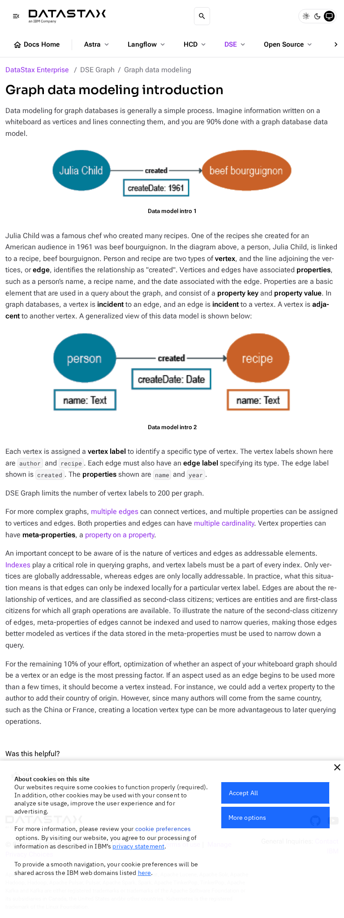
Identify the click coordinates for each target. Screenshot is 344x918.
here (144, 873)
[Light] (306, 16)
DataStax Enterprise (37, 69)
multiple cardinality (224, 523)
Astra (97, 44)
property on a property (119, 535)
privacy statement (138, 846)
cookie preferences (163, 829)
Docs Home (36, 44)
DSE (235, 44)
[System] (329, 16)
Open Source (289, 44)
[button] (337, 767)
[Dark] (317, 16)
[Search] (202, 16)
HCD (195, 44)
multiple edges (114, 511)
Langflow (147, 44)
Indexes (17, 565)
